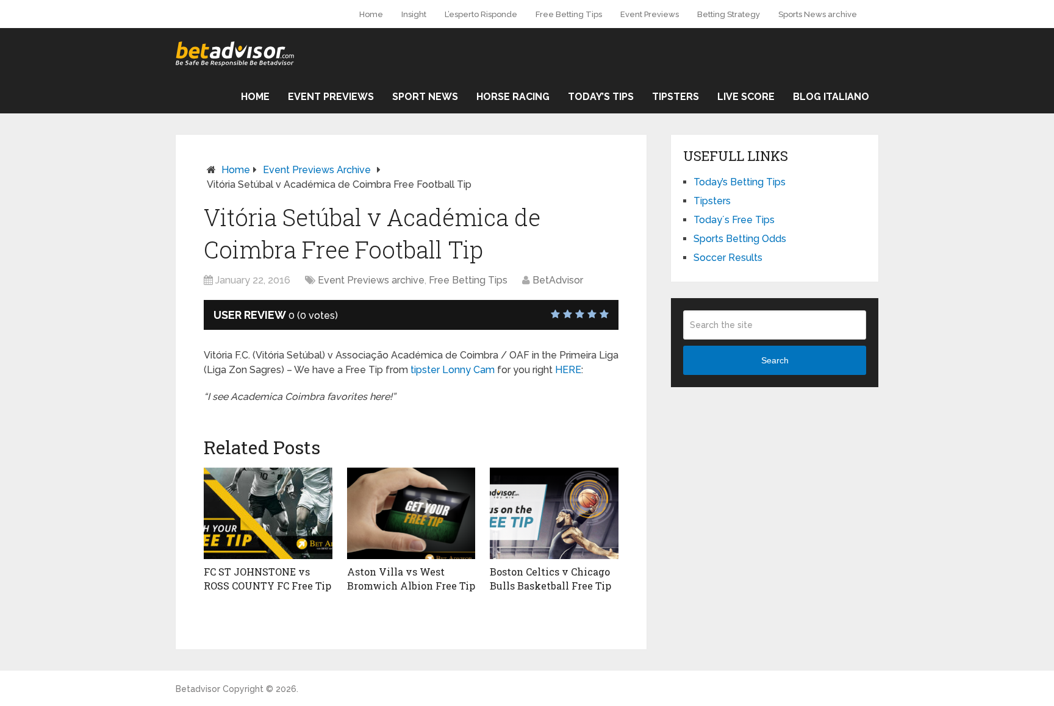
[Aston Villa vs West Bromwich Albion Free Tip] (411, 513)
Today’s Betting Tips (740, 182)
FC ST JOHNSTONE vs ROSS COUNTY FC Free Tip (267, 578)
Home (371, 14)
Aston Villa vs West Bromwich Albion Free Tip (411, 578)
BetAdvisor (557, 280)
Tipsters (675, 96)
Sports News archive (817, 14)
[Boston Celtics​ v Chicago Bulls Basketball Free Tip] (554, 513)
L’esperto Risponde (481, 14)
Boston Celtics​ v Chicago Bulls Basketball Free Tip (550, 578)
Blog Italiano (831, 96)
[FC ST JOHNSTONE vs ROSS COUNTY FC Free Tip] (268, 513)
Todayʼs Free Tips (734, 220)
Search (775, 360)
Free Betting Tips (569, 14)
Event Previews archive (317, 170)
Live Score (746, 96)
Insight (413, 14)
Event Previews (649, 14)
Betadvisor (198, 689)
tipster (425, 370)
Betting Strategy (728, 14)
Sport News (425, 96)
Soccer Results (728, 257)
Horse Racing (513, 96)
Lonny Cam (468, 370)
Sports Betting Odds (740, 238)
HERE (568, 370)
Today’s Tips (601, 96)
